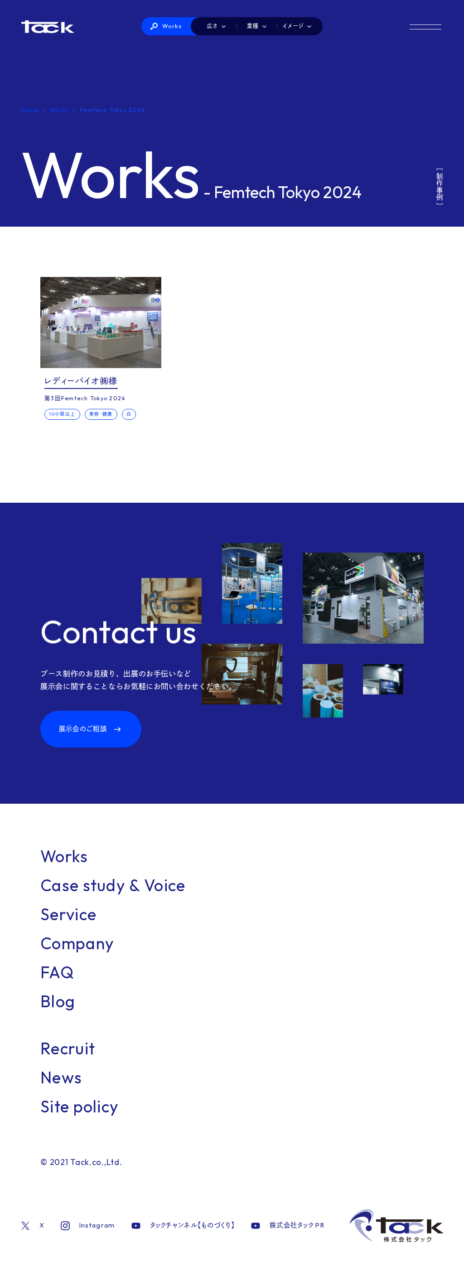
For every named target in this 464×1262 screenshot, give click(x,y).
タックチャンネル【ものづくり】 (192, 1225)
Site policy (79, 1106)
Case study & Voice (112, 885)
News (61, 1077)
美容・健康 (100, 414)
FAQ (57, 972)
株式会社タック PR (297, 1225)
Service (68, 914)
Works (172, 25)
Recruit (67, 1048)
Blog (57, 1001)
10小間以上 (62, 414)
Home (29, 109)
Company (77, 943)
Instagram (97, 1225)
